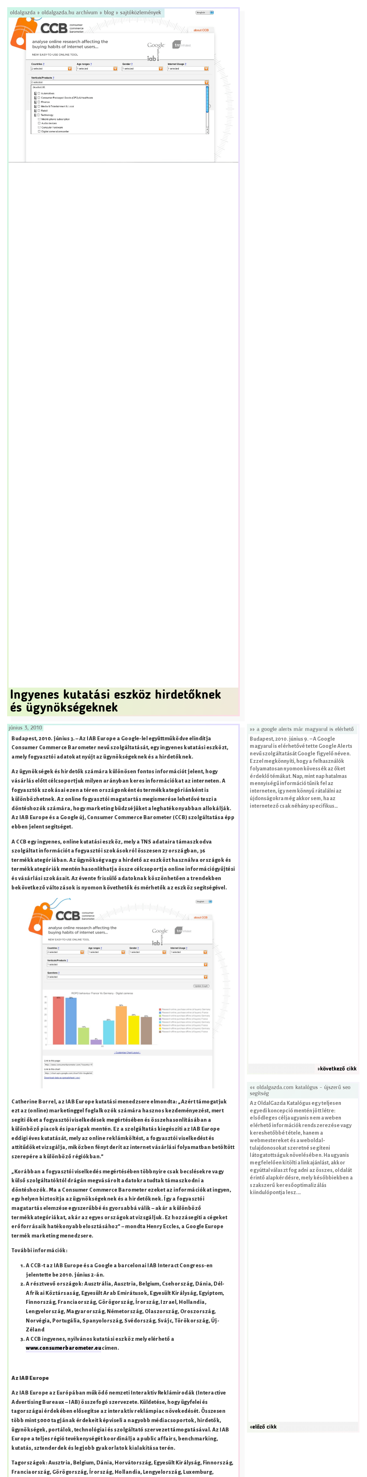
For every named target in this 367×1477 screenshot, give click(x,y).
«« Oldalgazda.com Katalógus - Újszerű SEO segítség (300, 1091)
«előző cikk (263, 1427)
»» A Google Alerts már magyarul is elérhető (302, 729)
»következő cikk (337, 1069)
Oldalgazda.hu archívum (70, 13)
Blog (109, 13)
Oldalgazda (23, 13)
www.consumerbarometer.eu (63, 1348)
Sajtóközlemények (140, 13)
